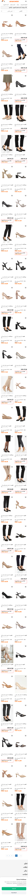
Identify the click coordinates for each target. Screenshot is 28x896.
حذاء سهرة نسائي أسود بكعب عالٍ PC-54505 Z (20, 277)
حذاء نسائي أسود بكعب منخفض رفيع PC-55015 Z (6, 336)
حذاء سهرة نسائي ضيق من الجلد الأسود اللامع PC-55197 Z (7, 515)
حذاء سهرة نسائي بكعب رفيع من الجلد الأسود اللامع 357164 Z (20, 574)
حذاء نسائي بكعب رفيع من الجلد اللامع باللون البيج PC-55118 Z (21, 813)
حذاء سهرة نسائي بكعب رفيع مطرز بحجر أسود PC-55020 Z (7, 244)
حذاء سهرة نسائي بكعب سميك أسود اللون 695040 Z (20, 154)
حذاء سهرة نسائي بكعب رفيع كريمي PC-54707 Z (20, 244)
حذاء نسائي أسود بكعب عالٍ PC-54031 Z (6, 605)
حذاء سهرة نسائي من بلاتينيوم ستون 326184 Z (21, 754)
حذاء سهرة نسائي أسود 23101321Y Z (20, 336)
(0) (4, 35)
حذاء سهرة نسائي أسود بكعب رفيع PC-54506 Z (6, 214)
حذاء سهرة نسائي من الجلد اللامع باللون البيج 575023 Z (6, 635)
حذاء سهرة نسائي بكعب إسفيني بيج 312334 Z (6, 425)
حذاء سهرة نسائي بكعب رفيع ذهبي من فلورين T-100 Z (20, 784)
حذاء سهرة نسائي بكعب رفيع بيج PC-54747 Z (6, 306)
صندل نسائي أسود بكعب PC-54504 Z (7, 754)
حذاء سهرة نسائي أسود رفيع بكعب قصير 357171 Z (20, 124)
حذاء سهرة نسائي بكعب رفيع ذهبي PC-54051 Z (6, 63)
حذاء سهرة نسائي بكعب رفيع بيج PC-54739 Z (6, 694)
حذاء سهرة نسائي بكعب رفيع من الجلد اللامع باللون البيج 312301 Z (7, 574)
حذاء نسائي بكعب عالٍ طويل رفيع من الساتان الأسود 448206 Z (7, 544)
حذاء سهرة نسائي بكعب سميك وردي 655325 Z (6, 784)
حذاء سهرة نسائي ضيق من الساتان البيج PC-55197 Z (6, 124)
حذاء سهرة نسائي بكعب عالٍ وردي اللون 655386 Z (20, 306)
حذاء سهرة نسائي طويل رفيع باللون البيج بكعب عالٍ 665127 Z (20, 454)
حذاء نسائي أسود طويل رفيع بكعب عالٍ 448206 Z (7, 723)
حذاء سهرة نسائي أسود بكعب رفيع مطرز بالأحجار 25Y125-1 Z (21, 605)
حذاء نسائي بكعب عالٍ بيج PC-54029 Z (21, 694)
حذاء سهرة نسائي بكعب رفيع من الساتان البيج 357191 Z (20, 842)
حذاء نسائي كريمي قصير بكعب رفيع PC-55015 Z (7, 94)
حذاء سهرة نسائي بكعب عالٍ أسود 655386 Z (7, 365)
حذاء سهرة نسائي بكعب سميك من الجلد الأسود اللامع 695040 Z (21, 63)
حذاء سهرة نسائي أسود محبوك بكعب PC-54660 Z (6, 154)
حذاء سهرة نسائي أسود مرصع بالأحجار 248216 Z (7, 277)
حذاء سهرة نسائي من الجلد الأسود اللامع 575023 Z (20, 544)
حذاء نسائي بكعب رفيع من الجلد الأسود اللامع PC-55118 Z (7, 454)
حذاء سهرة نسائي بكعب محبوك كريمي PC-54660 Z (6, 395)
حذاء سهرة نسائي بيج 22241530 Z (5, 842)
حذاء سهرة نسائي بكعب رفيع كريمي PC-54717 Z (20, 395)
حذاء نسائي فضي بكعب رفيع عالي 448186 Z (20, 214)
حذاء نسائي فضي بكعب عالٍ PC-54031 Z (20, 365)
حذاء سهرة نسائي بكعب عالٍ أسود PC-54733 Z (20, 94)
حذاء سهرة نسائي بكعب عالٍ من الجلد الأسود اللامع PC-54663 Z (20, 723)
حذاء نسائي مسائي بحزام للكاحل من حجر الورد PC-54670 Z (7, 33)
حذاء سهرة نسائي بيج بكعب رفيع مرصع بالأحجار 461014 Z (20, 515)
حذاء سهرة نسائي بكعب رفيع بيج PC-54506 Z (20, 33)
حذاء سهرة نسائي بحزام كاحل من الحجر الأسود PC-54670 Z (20, 185)
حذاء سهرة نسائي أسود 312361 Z (20, 664)
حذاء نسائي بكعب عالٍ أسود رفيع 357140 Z (20, 485)
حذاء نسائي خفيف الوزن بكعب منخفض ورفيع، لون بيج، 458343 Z (7, 485)
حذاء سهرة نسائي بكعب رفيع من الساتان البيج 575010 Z (7, 813)
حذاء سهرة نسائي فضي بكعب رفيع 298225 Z (21, 635)
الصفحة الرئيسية (24, 4)
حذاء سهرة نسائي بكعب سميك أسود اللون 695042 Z (20, 425)
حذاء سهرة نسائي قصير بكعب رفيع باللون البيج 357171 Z (7, 664)
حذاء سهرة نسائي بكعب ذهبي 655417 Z (7, 185)
